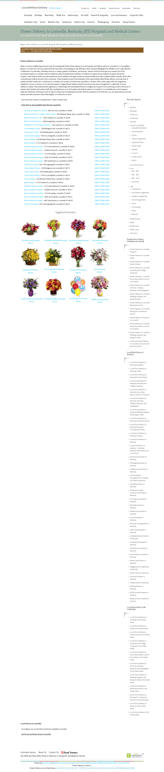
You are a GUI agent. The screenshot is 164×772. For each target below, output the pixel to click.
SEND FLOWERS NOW (102, 111)
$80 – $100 (136, 178)
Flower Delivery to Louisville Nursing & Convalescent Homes (139, 311)
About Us (42, 752)
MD (122, 768)
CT (78, 768)
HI (92, 768)
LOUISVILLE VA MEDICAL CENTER (35, 111)
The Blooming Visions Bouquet (32, 299)
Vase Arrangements (138, 200)
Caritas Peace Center (31, 132)
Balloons (135, 214)
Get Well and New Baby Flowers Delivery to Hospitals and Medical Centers (52, 756)
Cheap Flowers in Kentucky (139, 583)
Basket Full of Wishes (30, 270)
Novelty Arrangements (139, 196)
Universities (126, 8)
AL (57, 768)
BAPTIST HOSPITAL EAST (33, 121)
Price (131, 168)
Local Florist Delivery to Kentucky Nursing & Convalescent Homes (138, 427)
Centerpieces (136, 189)
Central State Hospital (31, 136)
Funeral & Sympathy (99, 15)
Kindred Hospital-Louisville (33, 147)
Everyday (28, 15)
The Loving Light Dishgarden (54, 269)
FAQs (52, 8)
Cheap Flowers (129, 22)
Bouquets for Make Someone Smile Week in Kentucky (138, 492)
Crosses (134, 153)
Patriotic (91, 22)
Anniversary (73, 15)
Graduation (66, 22)
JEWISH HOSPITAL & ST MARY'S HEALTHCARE (39, 114)
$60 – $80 (135, 175)
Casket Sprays (137, 157)
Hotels (94, 8)
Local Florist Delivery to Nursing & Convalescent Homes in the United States (139, 697)
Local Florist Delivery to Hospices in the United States (138, 706)
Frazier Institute (29, 139)
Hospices (82, 763)
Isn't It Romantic (100, 269)
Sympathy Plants (138, 142)
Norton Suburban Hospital (33, 161)
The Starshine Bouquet (100, 240)
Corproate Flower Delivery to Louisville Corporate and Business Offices (139, 343)
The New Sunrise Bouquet (30, 240)
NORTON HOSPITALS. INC (33, 118)
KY (111, 768)
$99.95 (99, 272)
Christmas (115, 22)
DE (82, 768)
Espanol (58, 8)
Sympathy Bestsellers (139, 128)
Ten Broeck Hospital (31, 164)
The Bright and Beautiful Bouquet (55, 240)
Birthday (38, 15)
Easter (42, 22)
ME (118, 768)
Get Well (84, 15)
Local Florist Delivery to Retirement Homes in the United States (138, 688)
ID (95, 768)
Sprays (134, 135)
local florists (46, 763)
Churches (136, 8)
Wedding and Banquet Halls (106, 763)
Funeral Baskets (137, 131)
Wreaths (135, 149)
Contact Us (54, 752)
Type (131, 186)
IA (104, 768)
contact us (28, 51)
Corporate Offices (123, 763)
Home (22, 44)
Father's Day (79, 22)
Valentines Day (135, 219)
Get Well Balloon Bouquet (78, 299)
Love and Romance (119, 15)
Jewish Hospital (29, 143)
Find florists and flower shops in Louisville (36, 734)
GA (89, 768)
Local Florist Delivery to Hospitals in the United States (138, 619)
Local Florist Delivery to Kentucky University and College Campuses (138, 383)
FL (85, 768)
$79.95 (30, 243)
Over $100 (135, 182)
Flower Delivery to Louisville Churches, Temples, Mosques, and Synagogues (139, 287)
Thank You (60, 15)
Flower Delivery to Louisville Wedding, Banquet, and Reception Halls (139, 296)
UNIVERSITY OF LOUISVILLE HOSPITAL (37, 125)
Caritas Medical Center (32, 129)
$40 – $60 (135, 171)
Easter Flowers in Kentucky (139, 573)
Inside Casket (136, 146)
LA (114, 768)
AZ (64, 768)
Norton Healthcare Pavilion (33, 154)
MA (126, 768)
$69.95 (78, 301)
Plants (134, 211)
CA (71, 768)
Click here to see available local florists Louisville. (41, 105)
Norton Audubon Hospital (33, 150)
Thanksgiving (103, 22)
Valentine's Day (30, 22)
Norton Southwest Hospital (33, 157)
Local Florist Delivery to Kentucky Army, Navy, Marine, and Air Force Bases (139, 392)
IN (101, 768)
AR (67, 768)
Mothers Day (53, 22)
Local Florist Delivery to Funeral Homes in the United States (140, 634)
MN (133, 768)
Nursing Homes (73, 763)
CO (74, 768)
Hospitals (102, 8)
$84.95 (30, 273)
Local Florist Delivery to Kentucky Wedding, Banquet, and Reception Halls (140, 412)
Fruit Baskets (136, 207)
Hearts (134, 160)
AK (60, 768)
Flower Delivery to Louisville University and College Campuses (139, 270)
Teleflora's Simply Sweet (99, 299)
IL (98, 768)
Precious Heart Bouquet (78, 270)
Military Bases (91, 763)
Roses (134, 203)
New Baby (49, 15)
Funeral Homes (114, 8)
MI (129, 768)
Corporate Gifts (136, 15)
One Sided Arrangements (140, 193)
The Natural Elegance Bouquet (54, 299)
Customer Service (28, 752)
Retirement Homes (60, 763)
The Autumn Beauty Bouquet (79, 240)
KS (108, 768)
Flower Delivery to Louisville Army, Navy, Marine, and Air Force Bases (139, 279)
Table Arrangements (139, 139)
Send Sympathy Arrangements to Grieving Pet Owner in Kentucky (139, 478)
